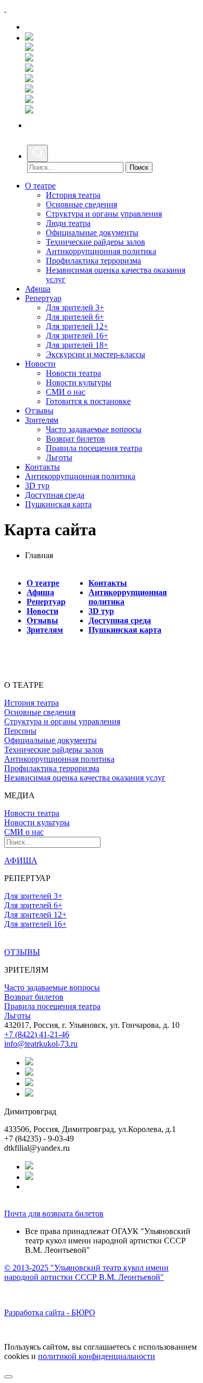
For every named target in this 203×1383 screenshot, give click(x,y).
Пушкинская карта (58, 504)
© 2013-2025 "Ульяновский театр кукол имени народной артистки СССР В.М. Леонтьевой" (86, 1272)
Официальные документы (92, 232)
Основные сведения (81, 204)
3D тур (37, 485)
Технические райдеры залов (95, 241)
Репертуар (43, 298)
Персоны (20, 730)
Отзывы (39, 410)
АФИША (20, 860)
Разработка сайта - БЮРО (49, 1312)
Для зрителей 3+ (75, 307)
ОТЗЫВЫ (22, 952)
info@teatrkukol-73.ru (41, 1043)
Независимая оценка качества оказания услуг (85, 777)
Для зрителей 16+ (77, 335)
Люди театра (68, 223)
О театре (40, 185)
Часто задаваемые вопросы (94, 429)
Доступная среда (54, 495)
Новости (40, 363)
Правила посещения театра (94, 448)
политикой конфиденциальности (96, 1356)
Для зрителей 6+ (75, 316)
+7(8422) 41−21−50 (62, 27)
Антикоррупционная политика (101, 251)
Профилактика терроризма (93, 260)
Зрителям (41, 420)
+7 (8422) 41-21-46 (36, 1034)
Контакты (42, 466)
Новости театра (73, 373)
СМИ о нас (65, 391)
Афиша (37, 288)
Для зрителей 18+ (77, 345)
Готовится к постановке (88, 401)
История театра (73, 195)
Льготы (59, 457)
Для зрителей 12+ (77, 326)
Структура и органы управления (104, 213)
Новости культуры (78, 382)
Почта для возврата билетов (54, 1213)
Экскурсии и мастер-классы (95, 354)
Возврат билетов (75, 438)
